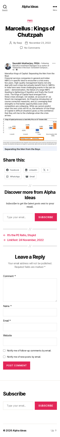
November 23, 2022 (40, 42)
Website (7, 335)
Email (7, 320)
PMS (30, 20)
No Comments (32, 47)
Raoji (19, 42)
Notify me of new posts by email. (24, 356)
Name (7, 306)
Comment (9, 276)
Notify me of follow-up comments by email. (29, 350)
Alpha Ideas (30, 6)
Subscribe (45, 217)
